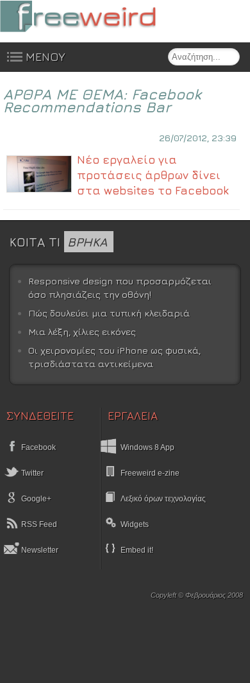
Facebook (37, 447)
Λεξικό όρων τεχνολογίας (163, 498)
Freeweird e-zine (150, 473)
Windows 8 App (147, 447)
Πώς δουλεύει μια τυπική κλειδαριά (109, 312)
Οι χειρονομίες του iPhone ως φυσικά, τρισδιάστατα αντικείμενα (114, 357)
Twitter (31, 473)
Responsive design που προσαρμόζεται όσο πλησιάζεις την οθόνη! (120, 287)
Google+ (35, 498)
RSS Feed (38, 524)
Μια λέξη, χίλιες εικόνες (82, 331)
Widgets (135, 524)
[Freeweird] (96, 16)
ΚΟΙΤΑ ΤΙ (58, 241)
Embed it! (137, 550)
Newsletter (38, 550)
